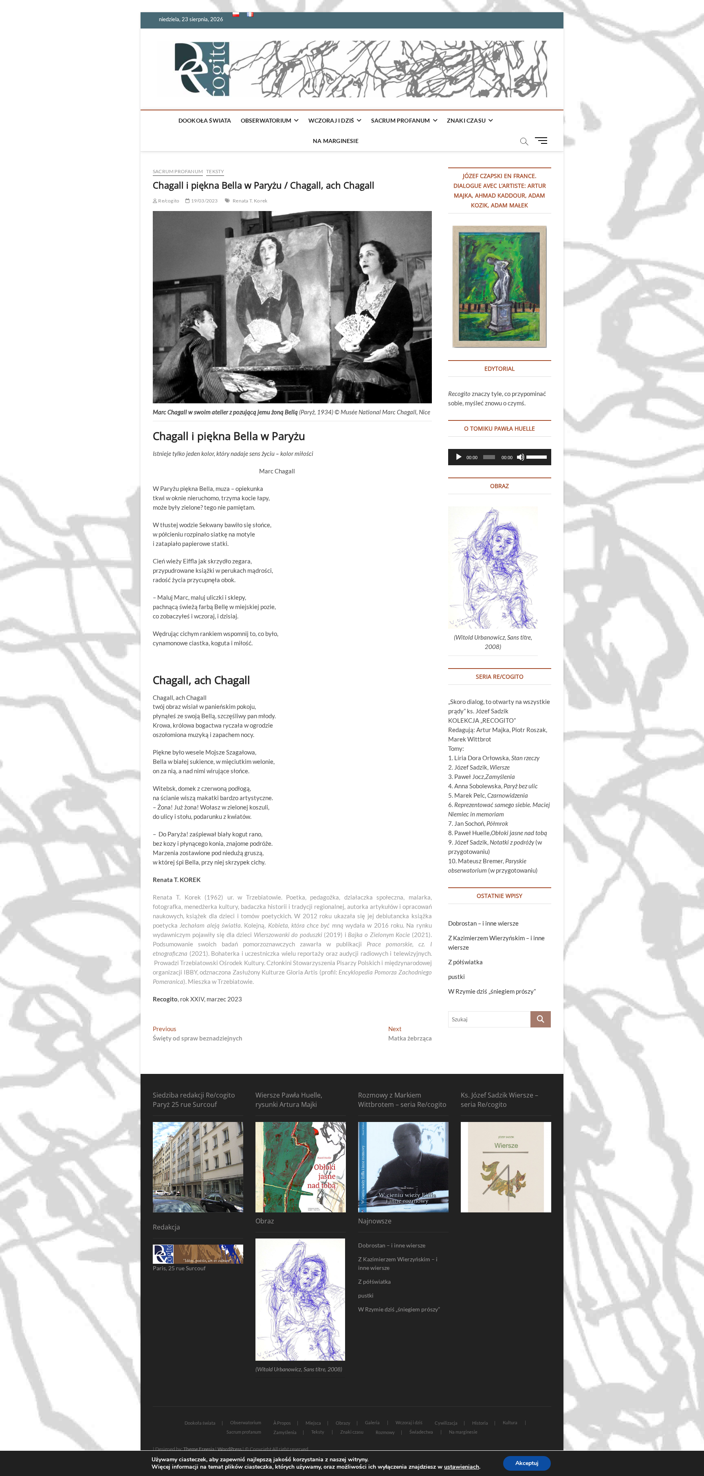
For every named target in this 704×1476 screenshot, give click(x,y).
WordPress (230, 1449)
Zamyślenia (285, 1432)
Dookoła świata (204, 120)
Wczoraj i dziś (331, 120)
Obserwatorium (266, 120)
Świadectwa (421, 1431)
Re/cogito (168, 201)
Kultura (510, 1422)
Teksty (215, 171)
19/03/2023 (204, 201)
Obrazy (343, 1422)
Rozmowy (385, 1432)
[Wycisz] (521, 457)
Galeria (372, 1422)
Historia (480, 1422)
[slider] (536, 456)
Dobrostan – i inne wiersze (483, 923)
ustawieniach (461, 1467)
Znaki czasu (466, 120)
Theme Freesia (198, 1449)
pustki (456, 976)
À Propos (282, 1422)
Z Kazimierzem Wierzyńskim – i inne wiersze (398, 1263)
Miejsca (313, 1422)
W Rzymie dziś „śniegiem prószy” (492, 991)
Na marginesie (336, 140)
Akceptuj (527, 1463)
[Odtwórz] (459, 457)
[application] (499, 457)
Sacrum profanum (400, 120)
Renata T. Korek (250, 201)
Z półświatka (465, 962)
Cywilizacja (446, 1422)
